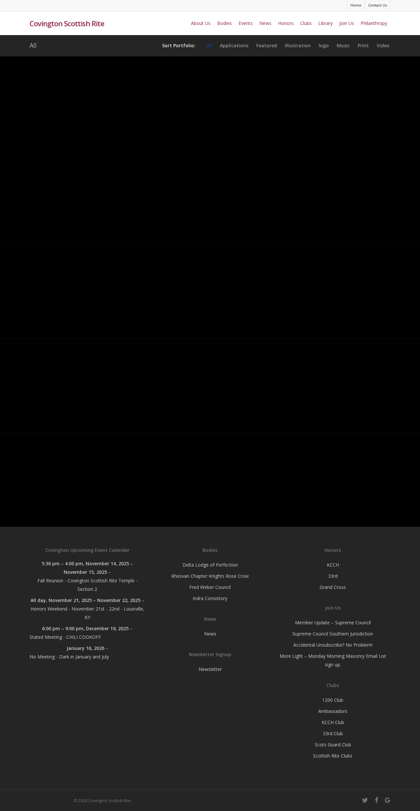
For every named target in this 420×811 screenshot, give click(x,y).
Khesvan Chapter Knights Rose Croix (210, 576)
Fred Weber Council (210, 587)
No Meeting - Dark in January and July (69, 657)
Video (383, 45)
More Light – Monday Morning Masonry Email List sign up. (333, 660)
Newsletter (210, 669)
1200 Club (332, 700)
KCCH (333, 565)
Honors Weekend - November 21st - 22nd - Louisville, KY (87, 613)
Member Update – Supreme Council (333, 622)
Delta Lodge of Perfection (210, 565)
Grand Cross (333, 587)
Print (363, 45)
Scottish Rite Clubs (332, 756)
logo (324, 45)
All (209, 45)
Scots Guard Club (333, 744)
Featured (266, 45)
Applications (234, 45)
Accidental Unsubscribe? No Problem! (332, 645)
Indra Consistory (210, 598)
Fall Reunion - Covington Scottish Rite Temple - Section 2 (87, 584)
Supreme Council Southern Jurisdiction (332, 634)
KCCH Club (333, 722)
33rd (333, 576)
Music (343, 45)
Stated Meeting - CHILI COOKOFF (65, 637)
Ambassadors (332, 711)
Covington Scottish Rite (67, 23)
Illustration (298, 45)
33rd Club (333, 733)
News (210, 634)
